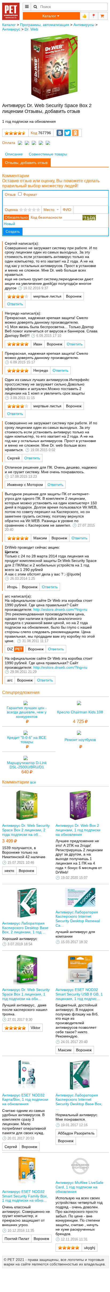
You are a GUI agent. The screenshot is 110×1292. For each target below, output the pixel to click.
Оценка (11, 209)
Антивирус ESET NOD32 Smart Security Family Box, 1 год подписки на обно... (25, 1196)
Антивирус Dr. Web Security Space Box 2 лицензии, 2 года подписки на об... (26, 830)
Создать (13, 231)
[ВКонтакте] (60, 133)
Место (49, 209)
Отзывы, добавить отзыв (26, 162)
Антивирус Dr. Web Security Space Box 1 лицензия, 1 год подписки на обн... (26, 994)
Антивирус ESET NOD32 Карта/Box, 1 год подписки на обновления (25, 1099)
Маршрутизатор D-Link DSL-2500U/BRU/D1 (27, 765)
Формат (30, 194)
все (33, 782)
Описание (14, 154)
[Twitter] (67, 133)
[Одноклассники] (75, 133)
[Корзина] (103, 16)
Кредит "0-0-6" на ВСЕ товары (26, 739)
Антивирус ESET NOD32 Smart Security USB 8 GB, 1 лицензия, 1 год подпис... (79, 994)
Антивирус (11, 29)
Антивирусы (83, 25)
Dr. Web (31, 29)
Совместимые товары (48, 154)
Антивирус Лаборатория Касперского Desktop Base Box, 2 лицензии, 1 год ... (25, 927)
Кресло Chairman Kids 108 (80, 712)
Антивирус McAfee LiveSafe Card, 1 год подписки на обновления (79, 1187)
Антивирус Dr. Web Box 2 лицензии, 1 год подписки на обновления (78, 830)
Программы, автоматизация (44, 25)
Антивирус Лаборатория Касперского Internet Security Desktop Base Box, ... (79, 1102)
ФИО (67, 209)
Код (34, 133)
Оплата (8, 143)
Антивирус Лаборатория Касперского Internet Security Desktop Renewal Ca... (78, 918)
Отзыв (10, 194)
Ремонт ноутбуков (80, 740)
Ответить (15, 304)
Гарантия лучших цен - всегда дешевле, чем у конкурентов (27, 712)
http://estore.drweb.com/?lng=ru (60, 609)
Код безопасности (46, 217)
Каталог (9, 25)
